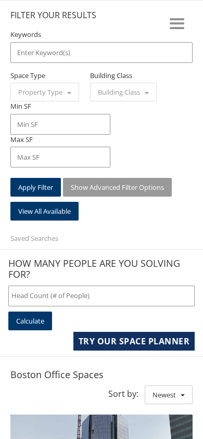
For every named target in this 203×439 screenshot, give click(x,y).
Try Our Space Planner (134, 341)
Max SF (21, 139)
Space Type (27, 75)
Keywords (25, 34)
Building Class (111, 75)
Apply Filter (35, 187)
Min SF (20, 106)
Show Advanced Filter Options (117, 187)
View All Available (44, 211)
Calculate (30, 321)
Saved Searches (34, 238)
